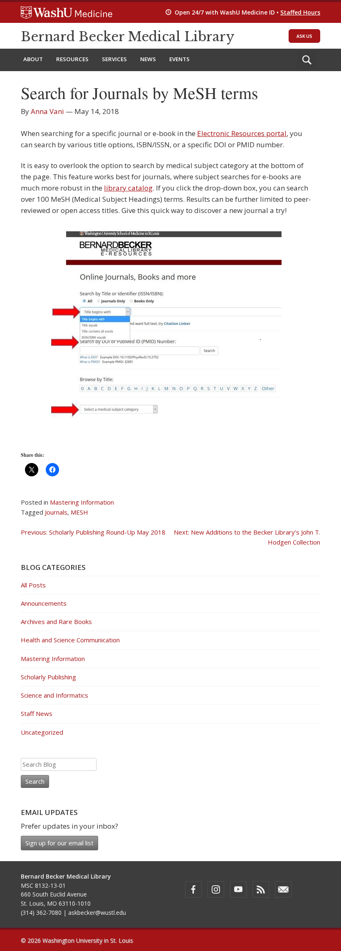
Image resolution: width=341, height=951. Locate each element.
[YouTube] (238, 889)
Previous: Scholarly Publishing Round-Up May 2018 (93, 532)
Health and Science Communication (70, 640)
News (148, 59)
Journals (56, 512)
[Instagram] (216, 889)
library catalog (128, 188)
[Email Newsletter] (283, 889)
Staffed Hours (300, 12)
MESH (79, 512)
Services (114, 59)
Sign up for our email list (59, 843)
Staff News (36, 713)
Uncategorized (42, 732)
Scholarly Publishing (48, 677)
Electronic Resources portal (242, 133)
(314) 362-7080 (41, 912)
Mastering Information (82, 502)
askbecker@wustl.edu (97, 912)
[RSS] (260, 889)
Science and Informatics (54, 695)
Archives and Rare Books (56, 621)
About (33, 59)
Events (179, 59)
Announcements (44, 603)
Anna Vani (47, 111)
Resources (72, 59)
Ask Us (304, 36)
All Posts (33, 585)
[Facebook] (193, 889)
